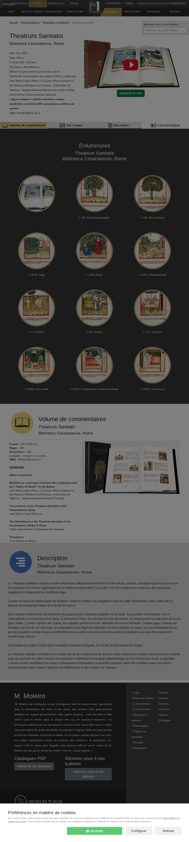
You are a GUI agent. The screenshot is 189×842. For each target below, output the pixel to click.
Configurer (139, 831)
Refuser (168, 831)
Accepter (96, 831)
